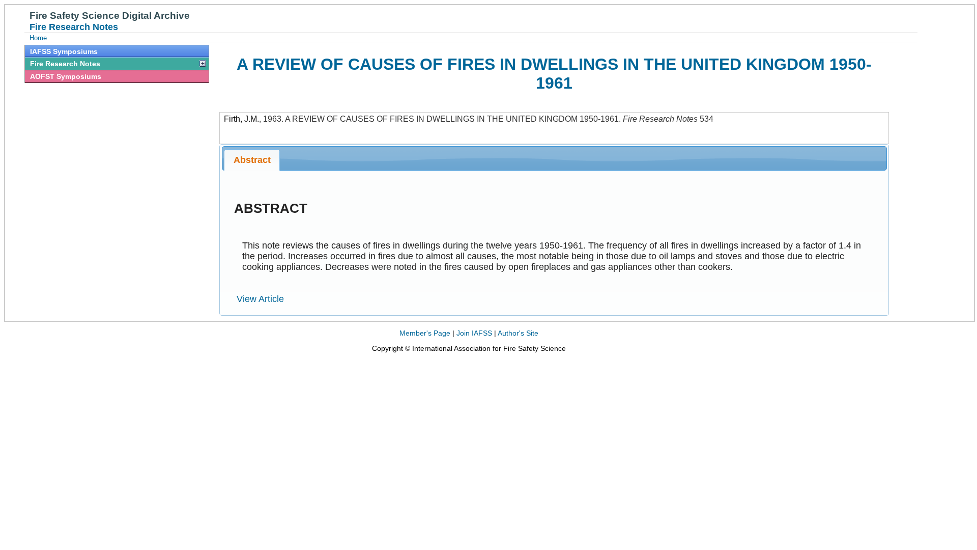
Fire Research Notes (65, 64)
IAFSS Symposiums (64, 51)
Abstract (252, 160)
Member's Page (424, 333)
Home (38, 38)
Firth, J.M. (241, 119)
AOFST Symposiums (65, 76)
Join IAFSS (474, 333)
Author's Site (518, 333)
